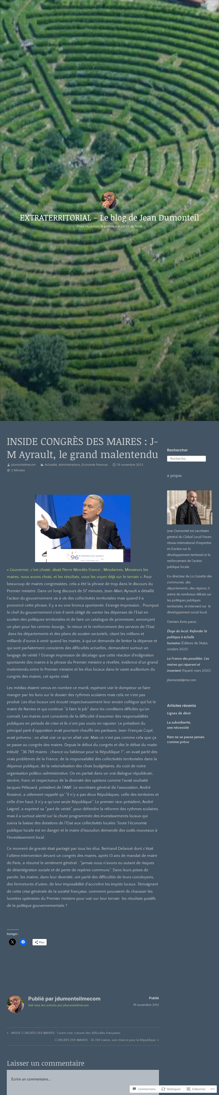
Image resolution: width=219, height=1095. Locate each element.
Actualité (51, 464)
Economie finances (95, 464)
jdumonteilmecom (23, 464)
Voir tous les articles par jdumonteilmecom (58, 1005)
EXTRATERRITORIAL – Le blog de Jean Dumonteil (109, 217)
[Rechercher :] (186, 458)
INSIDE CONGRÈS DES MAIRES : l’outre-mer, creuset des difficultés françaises (63, 1033)
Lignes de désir (179, 713)
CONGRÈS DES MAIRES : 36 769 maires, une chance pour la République (105, 1041)
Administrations (69, 464)
